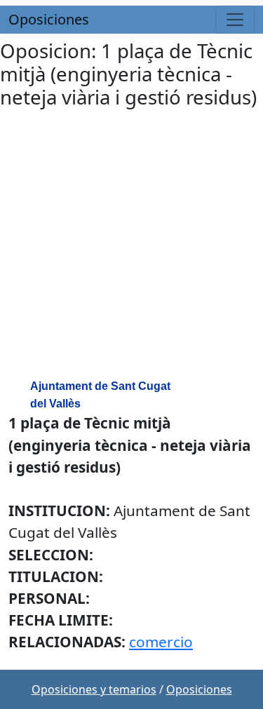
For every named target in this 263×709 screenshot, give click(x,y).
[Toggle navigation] (235, 20)
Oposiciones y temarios (94, 689)
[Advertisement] (131, 245)
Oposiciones (48, 19)
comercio (161, 641)
